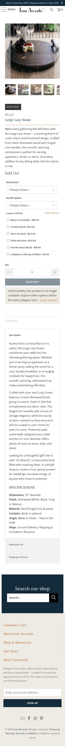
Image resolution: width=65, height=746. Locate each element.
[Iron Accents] (32, 9)
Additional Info (16, 544)
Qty (7, 264)
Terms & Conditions (26, 733)
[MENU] (2, 9)
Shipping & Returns (18, 557)
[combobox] (32, 597)
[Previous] (8, 51)
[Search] (51, 9)
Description (15, 335)
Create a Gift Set (14, 213)
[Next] (57, 51)
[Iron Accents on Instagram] (35, 718)
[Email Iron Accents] (23, 718)
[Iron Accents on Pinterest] (41, 718)
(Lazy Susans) (48, 300)
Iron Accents (20, 729)
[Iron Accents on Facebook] (29, 718)
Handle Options (14, 198)
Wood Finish (12, 182)
